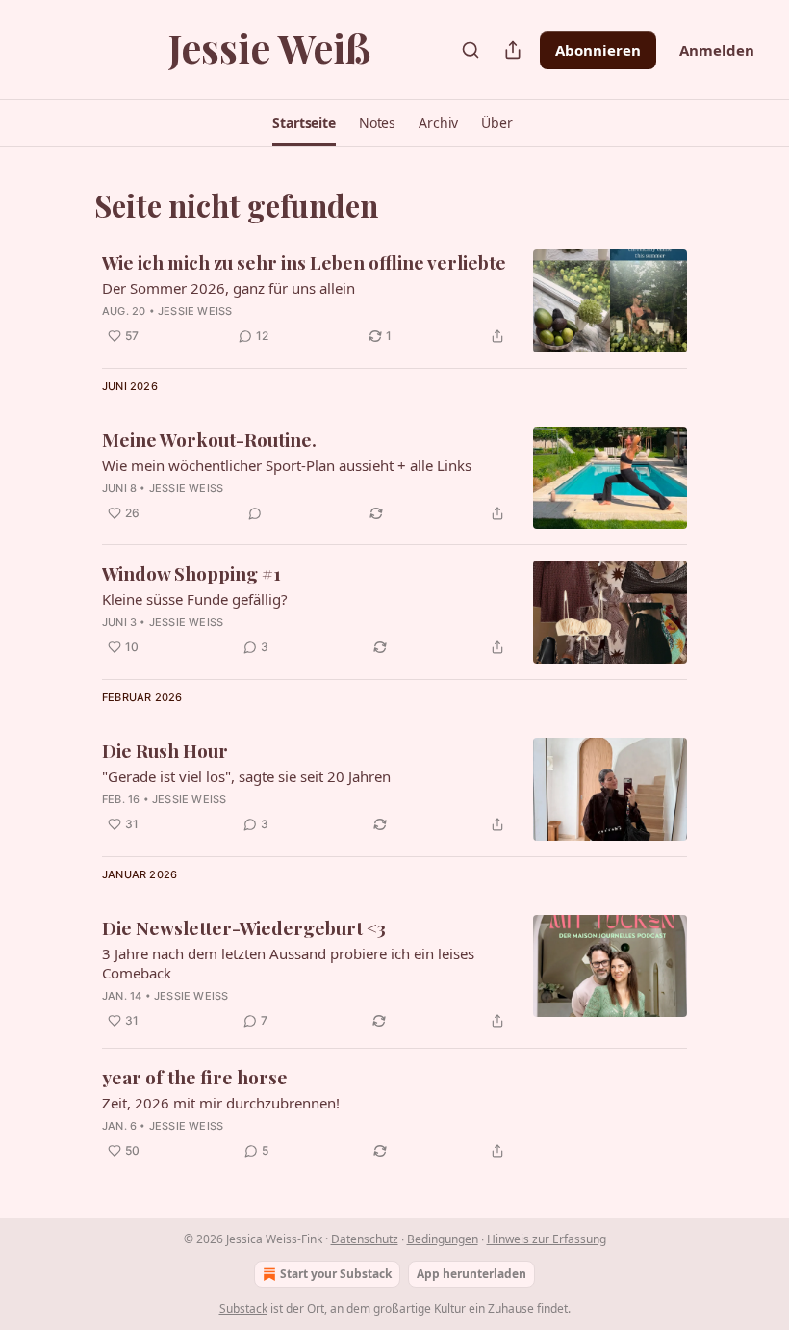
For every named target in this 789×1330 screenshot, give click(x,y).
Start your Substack (336, 1273)
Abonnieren (598, 50)
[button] (304, 123)
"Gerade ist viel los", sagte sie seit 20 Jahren (246, 776)
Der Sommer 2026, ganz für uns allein (228, 288)
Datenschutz (364, 1239)
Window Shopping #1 (191, 573)
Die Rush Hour (165, 750)
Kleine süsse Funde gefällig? (195, 599)
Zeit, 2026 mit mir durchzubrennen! (221, 1102)
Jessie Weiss (195, 311)
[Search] (470, 50)
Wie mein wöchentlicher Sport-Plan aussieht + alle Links (286, 465)
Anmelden (716, 50)
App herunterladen (471, 1273)
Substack (243, 1308)
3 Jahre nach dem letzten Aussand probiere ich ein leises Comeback (288, 963)
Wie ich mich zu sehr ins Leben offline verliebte (304, 261)
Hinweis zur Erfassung (546, 1239)
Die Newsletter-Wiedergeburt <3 (244, 927)
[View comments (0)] (254, 513)
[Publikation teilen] (513, 50)
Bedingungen (442, 1239)
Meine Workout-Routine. (209, 439)
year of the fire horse (195, 1076)
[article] (394, 301)
